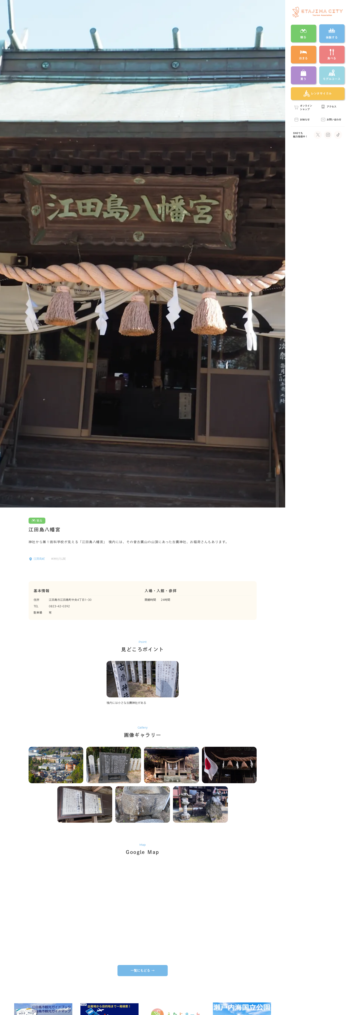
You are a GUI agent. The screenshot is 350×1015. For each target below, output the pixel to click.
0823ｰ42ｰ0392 (59, 606)
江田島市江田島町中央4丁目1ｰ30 (70, 599)
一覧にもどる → (143, 970)
